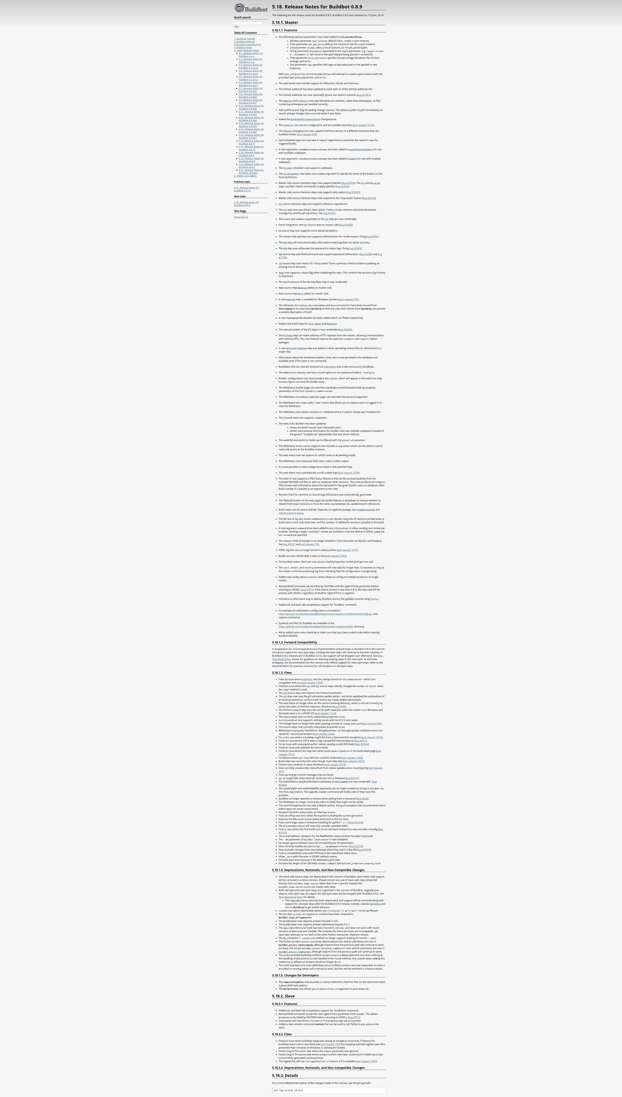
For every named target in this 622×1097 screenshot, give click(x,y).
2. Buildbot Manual (244, 41)
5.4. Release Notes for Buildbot (251, 72)
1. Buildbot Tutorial (244, 38)
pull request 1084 (324, 733)
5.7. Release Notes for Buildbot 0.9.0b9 (251, 90)
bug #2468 (355, 248)
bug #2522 (356, 822)
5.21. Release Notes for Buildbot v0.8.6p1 (251, 171)
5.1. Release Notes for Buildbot (251, 55)
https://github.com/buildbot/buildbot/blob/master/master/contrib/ (316, 626)
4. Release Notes (243, 47)
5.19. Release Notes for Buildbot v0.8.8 (251, 160)
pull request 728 (307, 134)
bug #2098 (348, 183)
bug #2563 (342, 186)
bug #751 (307, 589)
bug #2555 (356, 846)
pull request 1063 (372, 737)
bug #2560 (329, 213)
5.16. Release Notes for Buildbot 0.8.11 (251, 142)
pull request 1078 (349, 472)
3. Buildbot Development (247, 44)
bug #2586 (339, 706)
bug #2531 (352, 778)
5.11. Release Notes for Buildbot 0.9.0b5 (251, 113)
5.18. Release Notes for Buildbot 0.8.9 (251, 154)
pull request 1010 (363, 125)
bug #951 (360, 740)
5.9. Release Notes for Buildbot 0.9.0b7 (251, 101)
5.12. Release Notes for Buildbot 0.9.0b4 (251, 119)
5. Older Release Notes (246, 50)
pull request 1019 (335, 764)
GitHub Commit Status (291, 513)
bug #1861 (363, 94)
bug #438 (362, 798)
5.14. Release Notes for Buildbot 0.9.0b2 (251, 131)
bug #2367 (289, 544)
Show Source (241, 217)
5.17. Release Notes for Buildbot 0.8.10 (251, 148)
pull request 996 (372, 723)
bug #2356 (369, 198)
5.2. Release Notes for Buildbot (251, 61)
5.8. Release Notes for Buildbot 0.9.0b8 (251, 96)
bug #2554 (364, 849)
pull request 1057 (353, 761)
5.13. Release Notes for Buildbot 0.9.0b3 (251, 125)
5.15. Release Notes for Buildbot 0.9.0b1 (251, 136)
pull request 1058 (352, 757)
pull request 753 (330, 1044)
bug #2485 (346, 224)
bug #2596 (362, 744)
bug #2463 (372, 236)
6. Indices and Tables (245, 175)
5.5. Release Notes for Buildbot (251, 78)
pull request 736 (310, 544)
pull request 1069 (312, 682)
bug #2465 (353, 192)
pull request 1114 (325, 713)
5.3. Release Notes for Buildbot (251, 66)
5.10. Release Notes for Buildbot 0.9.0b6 (251, 107)
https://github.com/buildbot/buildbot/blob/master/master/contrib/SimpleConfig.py (325, 613)
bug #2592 (345, 329)
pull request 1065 (366, 1061)
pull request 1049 (336, 555)
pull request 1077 (347, 550)
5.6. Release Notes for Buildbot (251, 84)
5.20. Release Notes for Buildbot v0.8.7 (251, 166)
